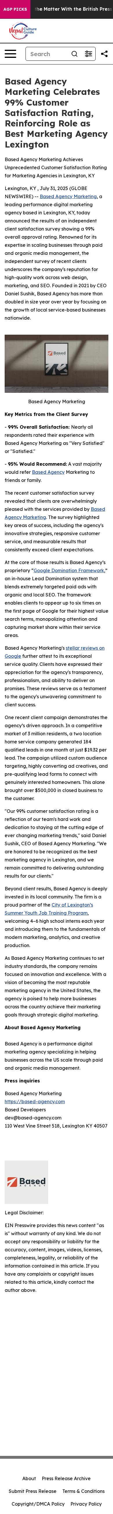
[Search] (74, 53)
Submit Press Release (33, 1491)
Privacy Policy (86, 1504)
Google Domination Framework (69, 570)
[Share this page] (104, 54)
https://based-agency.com (35, 1101)
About (29, 1478)
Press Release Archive (66, 1478)
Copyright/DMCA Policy (38, 1504)
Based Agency (48, 472)
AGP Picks (15, 9)
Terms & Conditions (83, 1491)
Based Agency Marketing (68, 196)
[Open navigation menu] (10, 54)
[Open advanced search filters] (88, 53)
